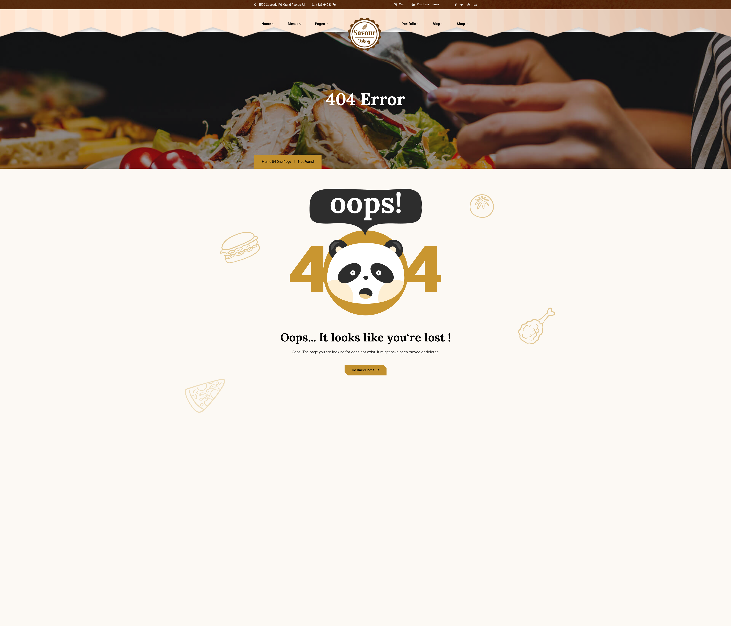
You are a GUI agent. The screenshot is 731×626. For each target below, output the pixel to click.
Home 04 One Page (276, 162)
